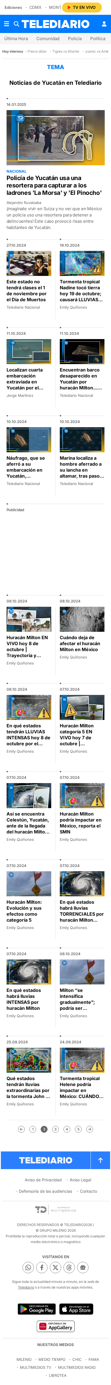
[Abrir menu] (6, 24)
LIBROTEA (58, 1375)
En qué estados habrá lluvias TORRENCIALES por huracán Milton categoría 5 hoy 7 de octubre (82, 917)
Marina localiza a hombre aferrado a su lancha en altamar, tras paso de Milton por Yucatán (81, 473)
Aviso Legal (80, 1179)
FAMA (94, 1359)
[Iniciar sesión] (104, 23)
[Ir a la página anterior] (21, 1129)
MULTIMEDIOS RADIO (77, 1367)
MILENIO (24, 1359)
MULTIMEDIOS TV (35, 1367)
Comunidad (47, 38)
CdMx (35, 7)
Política (97, 38)
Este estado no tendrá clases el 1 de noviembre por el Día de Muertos (27, 290)
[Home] (55, 24)
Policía (75, 38)
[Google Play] (37, 1309)
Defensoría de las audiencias (45, 1191)
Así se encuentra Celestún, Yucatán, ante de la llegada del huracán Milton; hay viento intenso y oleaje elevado (28, 829)
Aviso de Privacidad (43, 1179)
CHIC (77, 1359)
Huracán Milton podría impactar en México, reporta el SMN (81, 823)
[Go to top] (100, 1160)
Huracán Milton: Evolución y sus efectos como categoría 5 (24, 911)
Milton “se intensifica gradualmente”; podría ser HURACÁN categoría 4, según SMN (80, 1008)
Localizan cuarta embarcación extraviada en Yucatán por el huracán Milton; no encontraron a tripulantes (27, 387)
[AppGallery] (55, 1326)
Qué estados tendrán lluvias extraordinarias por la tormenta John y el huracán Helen (28, 1090)
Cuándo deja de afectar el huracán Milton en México (80, 643)
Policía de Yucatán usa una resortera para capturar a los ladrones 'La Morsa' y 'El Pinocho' (54, 185)
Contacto (88, 1191)
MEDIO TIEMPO (51, 1359)
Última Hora (16, 38)
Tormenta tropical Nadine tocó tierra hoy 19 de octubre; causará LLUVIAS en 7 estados (80, 293)
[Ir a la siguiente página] (90, 1129)
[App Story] (76, 1309)
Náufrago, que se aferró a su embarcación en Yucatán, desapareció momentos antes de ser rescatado (29, 476)
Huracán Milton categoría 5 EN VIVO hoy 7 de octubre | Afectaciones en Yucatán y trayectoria (78, 743)
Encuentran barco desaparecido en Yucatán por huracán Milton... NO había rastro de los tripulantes (80, 385)
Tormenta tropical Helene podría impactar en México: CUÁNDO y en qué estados (81, 1090)
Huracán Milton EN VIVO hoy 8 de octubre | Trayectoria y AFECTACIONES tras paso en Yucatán (27, 655)
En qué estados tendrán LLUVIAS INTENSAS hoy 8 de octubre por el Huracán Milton (28, 737)
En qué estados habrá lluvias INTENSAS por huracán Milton (24, 999)
